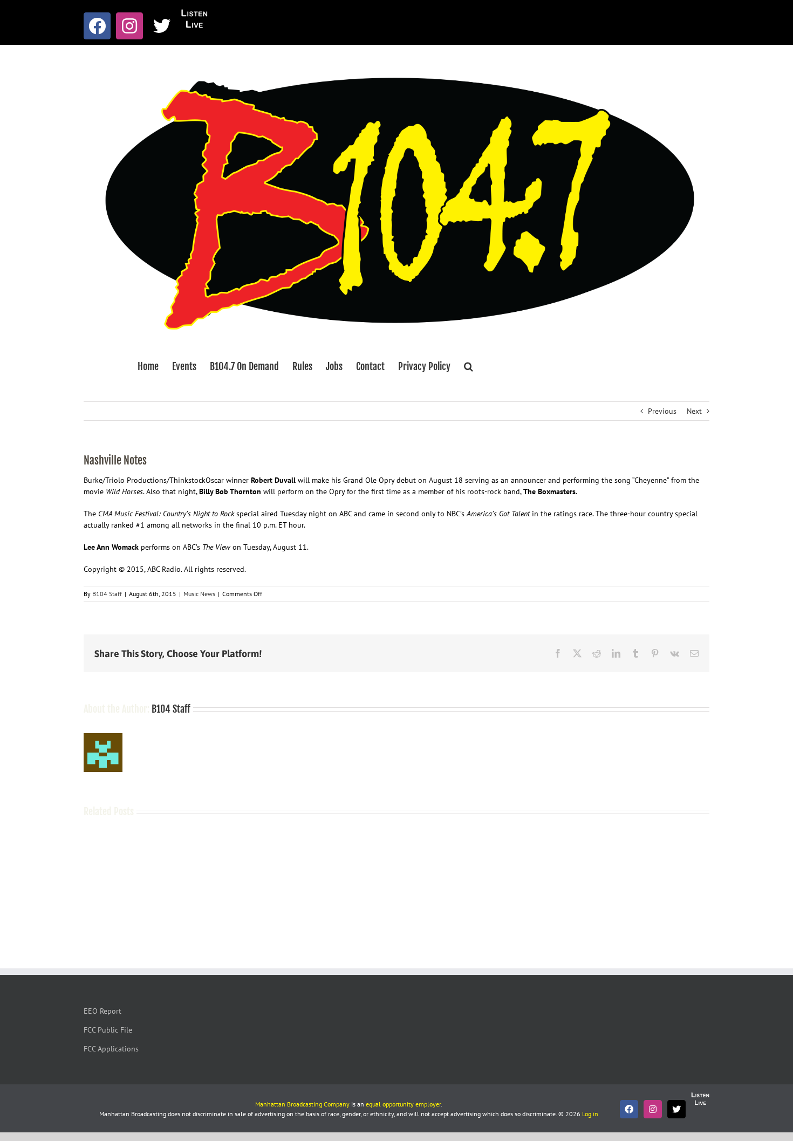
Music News (199, 594)
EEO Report (102, 1011)
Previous (662, 411)
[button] (468, 366)
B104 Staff (107, 594)
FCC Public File (108, 1030)
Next (694, 411)
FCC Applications (111, 1049)
